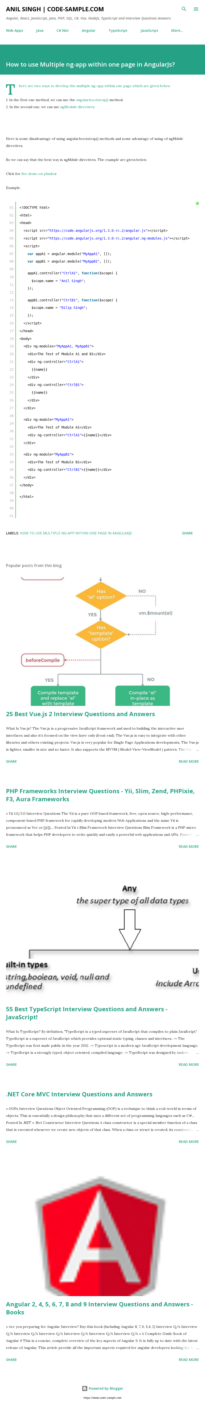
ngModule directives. (77, 107)
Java (40, 30)
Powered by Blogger (105, 1388)
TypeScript (118, 30)
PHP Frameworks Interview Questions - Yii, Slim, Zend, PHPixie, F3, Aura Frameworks (100, 795)
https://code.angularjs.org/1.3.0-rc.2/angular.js (98, 231)
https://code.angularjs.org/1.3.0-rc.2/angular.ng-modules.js (109, 238)
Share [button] (187, 533)
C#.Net (62, 30)
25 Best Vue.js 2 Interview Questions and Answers (80, 714)
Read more (189, 761)
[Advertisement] (97, 121)
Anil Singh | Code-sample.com (55, 9)
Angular (89, 30)
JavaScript (149, 30)
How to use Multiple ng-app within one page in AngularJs (76, 533)
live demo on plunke (37, 173)
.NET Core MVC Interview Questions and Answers (79, 1094)
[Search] (184, 9)
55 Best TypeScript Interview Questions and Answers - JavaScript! (87, 1013)
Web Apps (14, 30)
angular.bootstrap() (92, 100)
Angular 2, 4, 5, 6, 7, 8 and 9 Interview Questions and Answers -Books (99, 1308)
